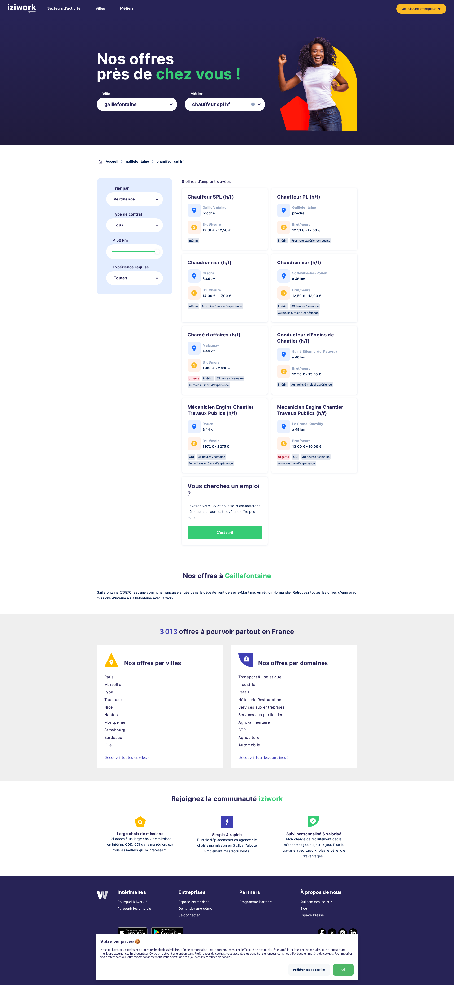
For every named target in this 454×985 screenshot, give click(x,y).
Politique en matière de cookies (312, 953)
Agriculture (248, 737)
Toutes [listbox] (120, 278)
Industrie (246, 684)
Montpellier (115, 722)
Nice (108, 707)
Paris (109, 677)
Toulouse (113, 699)
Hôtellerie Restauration (259, 699)
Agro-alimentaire (254, 722)
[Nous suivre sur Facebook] (322, 932)
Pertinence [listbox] (124, 199)
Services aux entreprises (261, 707)
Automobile (249, 745)
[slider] (157, 251)
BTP (242, 729)
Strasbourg (114, 729)
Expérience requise (131, 267)
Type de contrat (127, 214)
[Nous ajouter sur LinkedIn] (353, 932)
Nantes (111, 714)
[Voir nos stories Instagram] (342, 932)
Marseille (112, 684)
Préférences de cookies (309, 970)
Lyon (108, 692)
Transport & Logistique (259, 677)
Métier (196, 93)
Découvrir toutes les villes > (127, 757)
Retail (243, 692)
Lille (108, 745)
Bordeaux (113, 737)
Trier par (121, 188)
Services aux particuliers (261, 714)
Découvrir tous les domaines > (263, 757)
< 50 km (120, 240)
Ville (106, 93)
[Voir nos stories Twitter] (332, 932)
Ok (343, 970)
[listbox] (137, 104)
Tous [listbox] (118, 225)
